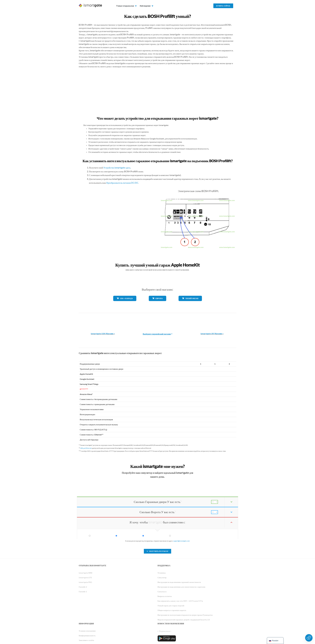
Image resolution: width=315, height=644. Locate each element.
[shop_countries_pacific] (190, 303)
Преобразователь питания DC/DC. (122, 182)
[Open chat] (309, 638)
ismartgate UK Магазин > (212, 333)
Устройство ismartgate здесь (116, 167)
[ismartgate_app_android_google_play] (167, 638)
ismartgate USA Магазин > (103, 333)
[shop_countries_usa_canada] (124, 303)
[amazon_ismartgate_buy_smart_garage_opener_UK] (212, 321)
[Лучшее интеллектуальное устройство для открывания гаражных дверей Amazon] (102, 321)
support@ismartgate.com (181, 541)
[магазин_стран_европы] (157, 303)
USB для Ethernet (85, 448)
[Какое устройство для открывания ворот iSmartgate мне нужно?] (218, 464)
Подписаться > (165, 631)
